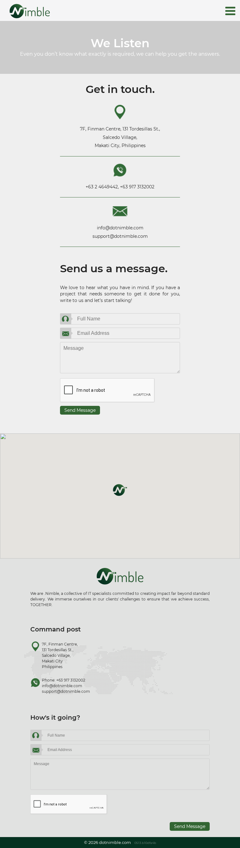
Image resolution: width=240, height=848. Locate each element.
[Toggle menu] (230, 11)
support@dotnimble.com (120, 236)
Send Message (80, 410)
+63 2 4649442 (102, 187)
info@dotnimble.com (120, 228)
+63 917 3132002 (137, 187)
